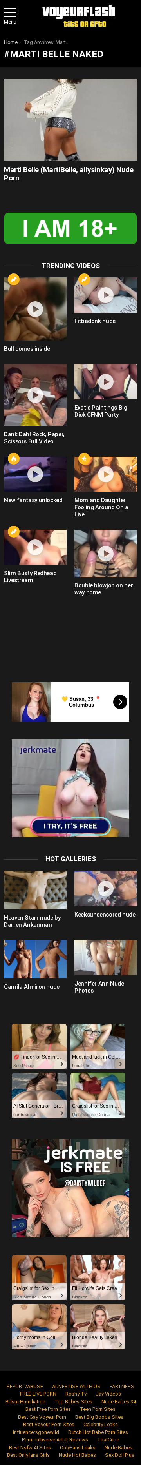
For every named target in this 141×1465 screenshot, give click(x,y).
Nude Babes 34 (118, 1402)
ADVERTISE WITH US (76, 1386)
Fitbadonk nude (95, 320)
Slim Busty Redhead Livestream (30, 577)
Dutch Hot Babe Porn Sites (98, 1432)
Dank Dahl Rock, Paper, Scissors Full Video (34, 438)
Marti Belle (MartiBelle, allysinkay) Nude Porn (69, 173)
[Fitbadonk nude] (105, 295)
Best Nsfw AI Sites (30, 1447)
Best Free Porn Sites (48, 1409)
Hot (14, 459)
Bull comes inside (27, 348)
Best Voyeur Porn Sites (48, 1424)
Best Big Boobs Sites (99, 1417)
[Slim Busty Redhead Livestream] (35, 547)
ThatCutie (108, 1440)
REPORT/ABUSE (25, 1386)
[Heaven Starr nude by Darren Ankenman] (35, 890)
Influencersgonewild (36, 1432)
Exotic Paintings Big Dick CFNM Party (100, 411)
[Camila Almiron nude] (35, 959)
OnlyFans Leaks (78, 1447)
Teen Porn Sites (98, 1409)
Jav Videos (108, 1394)
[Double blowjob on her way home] (105, 553)
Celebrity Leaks (100, 1424)
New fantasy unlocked (33, 500)
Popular (84, 459)
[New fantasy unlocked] (35, 474)
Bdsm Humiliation (25, 1402)
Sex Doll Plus (119, 1455)
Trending (14, 279)
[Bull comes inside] (35, 309)
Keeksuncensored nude (105, 914)
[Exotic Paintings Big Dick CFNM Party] (105, 381)
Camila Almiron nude (32, 986)
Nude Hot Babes (77, 1455)
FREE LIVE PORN (38, 1394)
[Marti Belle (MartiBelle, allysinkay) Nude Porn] (70, 119)
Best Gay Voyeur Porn (42, 1417)
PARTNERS (122, 1386)
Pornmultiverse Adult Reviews (55, 1440)
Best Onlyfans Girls (28, 1455)
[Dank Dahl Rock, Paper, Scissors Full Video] (35, 395)
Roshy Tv (76, 1394)
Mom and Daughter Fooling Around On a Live (101, 507)
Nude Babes (118, 1447)
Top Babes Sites (73, 1402)
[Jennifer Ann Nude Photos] (105, 957)
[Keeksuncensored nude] (105, 888)
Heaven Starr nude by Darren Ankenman (32, 921)
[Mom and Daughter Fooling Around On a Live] (105, 474)
